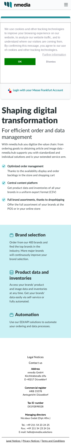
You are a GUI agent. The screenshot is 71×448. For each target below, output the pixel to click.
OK (20, 61)
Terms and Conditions (53, 441)
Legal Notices (13, 441)
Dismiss (51, 61)
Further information (54, 54)
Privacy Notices (31, 441)
